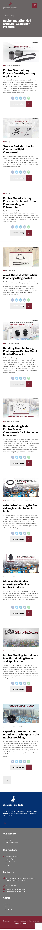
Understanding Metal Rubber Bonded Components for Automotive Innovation (20, 430)
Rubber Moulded (24, 727)
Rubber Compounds (12, 501)
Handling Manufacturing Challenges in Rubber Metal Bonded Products (20, 351)
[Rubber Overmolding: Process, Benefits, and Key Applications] (21, 52)
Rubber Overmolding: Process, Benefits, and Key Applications (19, 73)
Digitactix (25, 923)
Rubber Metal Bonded (12, 343)
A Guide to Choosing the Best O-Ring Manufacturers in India (20, 508)
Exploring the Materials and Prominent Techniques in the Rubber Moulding (21, 734)
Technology (8, 840)
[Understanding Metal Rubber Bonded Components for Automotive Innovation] (21, 408)
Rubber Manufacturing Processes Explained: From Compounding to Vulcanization (19, 202)
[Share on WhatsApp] (28, 98)
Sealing (7, 865)
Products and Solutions (11, 843)
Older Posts (7, 780)
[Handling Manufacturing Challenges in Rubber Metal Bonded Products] (21, 330)
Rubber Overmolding (12, 66)
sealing (7, 142)
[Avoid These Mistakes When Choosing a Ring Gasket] (21, 257)
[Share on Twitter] (16, 98)
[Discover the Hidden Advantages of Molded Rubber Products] (21, 563)
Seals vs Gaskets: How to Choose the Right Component (18, 149)
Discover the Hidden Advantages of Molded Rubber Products (16, 584)
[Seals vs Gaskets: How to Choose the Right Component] (21, 128)
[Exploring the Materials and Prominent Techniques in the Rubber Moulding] (21, 713)
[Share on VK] (24, 98)
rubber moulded (11, 577)
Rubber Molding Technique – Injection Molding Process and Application (20, 658)
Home (7, 16)
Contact (7, 907)
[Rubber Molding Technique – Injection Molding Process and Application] (21, 637)
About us (7, 904)
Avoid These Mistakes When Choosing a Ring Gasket (20, 276)
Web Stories (8, 910)
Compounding (9, 859)
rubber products (10, 270)
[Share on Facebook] (12, 98)
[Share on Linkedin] (20, 98)
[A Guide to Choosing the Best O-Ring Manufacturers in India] (21, 487)
